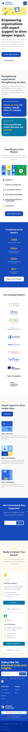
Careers (3, 698)
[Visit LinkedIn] (2, 681)
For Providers (4, 689)
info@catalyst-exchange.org (16, 678)
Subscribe (22, 673)
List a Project (13, 602)
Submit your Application (13, 643)
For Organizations (5, 692)
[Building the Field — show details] (14, 127)
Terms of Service (5, 729)
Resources (3, 695)
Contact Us (17, 689)
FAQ (16, 692)
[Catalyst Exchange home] (7, 707)
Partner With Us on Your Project (13, 712)
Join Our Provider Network (13, 716)
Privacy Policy (4, 726)
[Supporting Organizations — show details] (14, 107)
